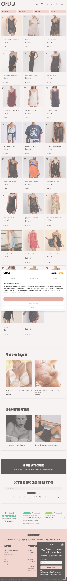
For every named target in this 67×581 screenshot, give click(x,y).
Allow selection (33, 303)
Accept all (33, 299)
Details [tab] (55, 278)
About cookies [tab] (33, 278)
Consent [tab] (12, 278)
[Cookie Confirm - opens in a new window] (57, 273)
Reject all (33, 307)
